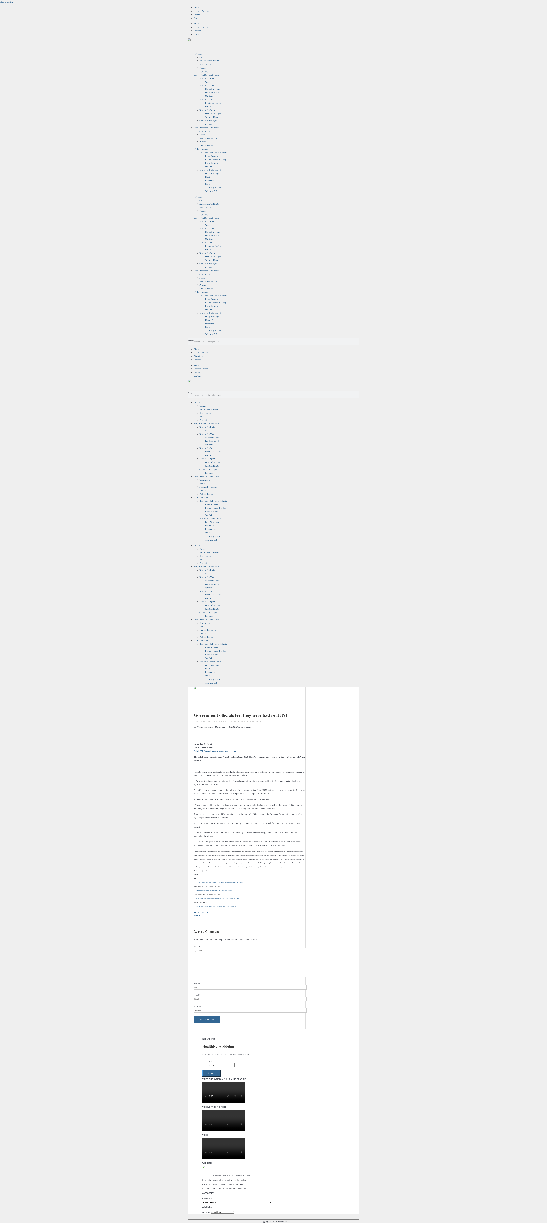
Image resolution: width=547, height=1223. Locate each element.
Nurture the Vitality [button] (208, 85)
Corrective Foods (212, 88)
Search (191, 339)
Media (202, 134)
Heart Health (205, 64)
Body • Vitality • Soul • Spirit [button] (206, 74)
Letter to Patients (201, 11)
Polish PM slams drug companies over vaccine (215, 751)
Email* (197, 994)
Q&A (207, 183)
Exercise (209, 124)
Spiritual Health (212, 117)
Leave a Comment (202, 721)
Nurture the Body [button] (207, 78)
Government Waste (220, 721)
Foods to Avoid (212, 92)
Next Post (199, 915)
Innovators (210, 180)
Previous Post (201, 912)
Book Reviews (211, 155)
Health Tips (210, 176)
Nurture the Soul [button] (206, 99)
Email (210, 1060)
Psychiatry (204, 71)
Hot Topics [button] (198, 53)
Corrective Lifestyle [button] (208, 120)
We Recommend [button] (201, 148)
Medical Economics (208, 138)
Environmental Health (209, 60)
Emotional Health (213, 102)
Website (197, 1006)
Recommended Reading (215, 159)
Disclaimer (198, 14)
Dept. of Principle (213, 113)
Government (204, 131)
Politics (202, 141)
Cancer (202, 57)
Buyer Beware (211, 162)
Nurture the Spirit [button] (207, 110)
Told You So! (211, 191)
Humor (208, 106)
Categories (207, 1198)
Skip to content (6, 1)
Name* (197, 983)
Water (207, 81)
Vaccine (203, 67)
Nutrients (209, 96)
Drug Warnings (212, 173)
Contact (197, 18)
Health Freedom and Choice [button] (206, 127)
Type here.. (199, 946)
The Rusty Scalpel (213, 187)
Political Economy (207, 145)
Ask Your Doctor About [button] (210, 169)
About (196, 7)
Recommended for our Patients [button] (213, 152)
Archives (206, 1211)
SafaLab (208, 166)
